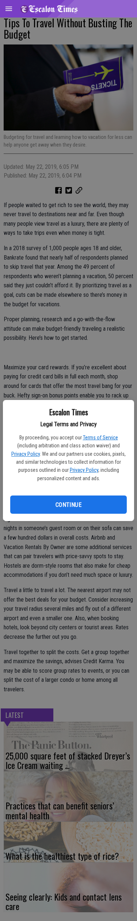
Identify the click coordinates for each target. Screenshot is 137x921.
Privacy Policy (25, 454)
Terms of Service (100, 437)
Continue (68, 504)
